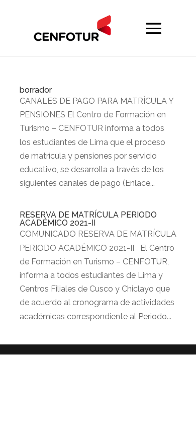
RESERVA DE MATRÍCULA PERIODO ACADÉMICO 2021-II (88, 219)
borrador (36, 90)
